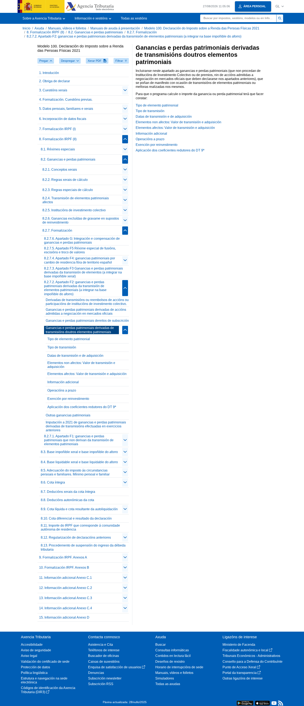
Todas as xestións (134, 18)
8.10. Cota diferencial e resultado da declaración (76, 518)
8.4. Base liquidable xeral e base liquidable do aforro (79, 462)
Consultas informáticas (172, 650)
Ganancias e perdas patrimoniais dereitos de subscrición (87, 320)
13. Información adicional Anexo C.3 (65, 598)
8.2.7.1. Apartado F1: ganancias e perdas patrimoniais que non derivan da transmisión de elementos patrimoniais (79, 440)
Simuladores (164, 678)
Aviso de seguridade (36, 650)
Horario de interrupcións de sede (179, 667)
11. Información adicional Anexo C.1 (65, 577)
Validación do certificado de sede (45, 661)
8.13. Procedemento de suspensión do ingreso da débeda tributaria (83, 547)
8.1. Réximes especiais (58, 149)
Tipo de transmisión (61, 347)
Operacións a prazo (61, 390)
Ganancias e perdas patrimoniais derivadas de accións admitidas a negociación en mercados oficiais (86, 311)
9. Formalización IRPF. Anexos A (63, 557)
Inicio (26, 28)
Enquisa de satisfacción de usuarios (114, 667)
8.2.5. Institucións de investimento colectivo (74, 210)
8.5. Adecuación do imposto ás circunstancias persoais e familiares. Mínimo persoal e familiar (75, 472)
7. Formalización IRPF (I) (57, 129)
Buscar (160, 644)
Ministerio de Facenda (239, 644)
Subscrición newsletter (104, 678)
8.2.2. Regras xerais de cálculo (65, 179)
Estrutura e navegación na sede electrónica (44, 680)
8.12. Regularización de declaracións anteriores (76, 537)
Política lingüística (34, 673)
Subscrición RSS (100, 684)
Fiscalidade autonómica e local (245, 650)
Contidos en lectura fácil (173, 656)
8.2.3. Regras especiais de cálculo (67, 190)
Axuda (39, 28)
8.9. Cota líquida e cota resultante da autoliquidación (79, 509)
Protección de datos (35, 667)
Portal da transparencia (240, 673)
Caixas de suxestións (104, 661)
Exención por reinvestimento (68, 398)
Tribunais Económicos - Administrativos (251, 656)
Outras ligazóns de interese (243, 678)
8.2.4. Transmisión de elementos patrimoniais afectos (75, 200)
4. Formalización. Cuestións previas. (65, 99)
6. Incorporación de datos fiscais (62, 119)
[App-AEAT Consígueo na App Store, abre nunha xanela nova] (262, 703)
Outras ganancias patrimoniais (68, 415)
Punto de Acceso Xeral (239, 667)
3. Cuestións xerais (53, 90)
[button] (279, 6)
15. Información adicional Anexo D (64, 617)
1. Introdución (49, 73)
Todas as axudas (167, 684)
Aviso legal (29, 656)
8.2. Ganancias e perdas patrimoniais (95, 32)
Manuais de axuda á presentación (115, 28)
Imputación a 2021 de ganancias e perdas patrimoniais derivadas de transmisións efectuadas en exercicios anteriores (86, 426)
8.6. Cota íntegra (53, 482)
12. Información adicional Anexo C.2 (65, 588)
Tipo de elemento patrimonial (68, 339)
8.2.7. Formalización (142, 32)
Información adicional (63, 382)
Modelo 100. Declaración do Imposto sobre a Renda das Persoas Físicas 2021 (201, 28)
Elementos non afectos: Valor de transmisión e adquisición (81, 365)
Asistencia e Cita (100, 644)
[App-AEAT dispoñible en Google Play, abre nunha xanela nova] (245, 703)
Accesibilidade (32, 644)
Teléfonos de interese (104, 650)
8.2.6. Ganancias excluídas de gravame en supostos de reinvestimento (80, 220)
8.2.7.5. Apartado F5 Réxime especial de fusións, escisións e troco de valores (80, 250)
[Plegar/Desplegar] (125, 90)
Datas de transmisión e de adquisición (75, 355)
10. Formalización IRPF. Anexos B (64, 567)
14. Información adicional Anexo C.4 (65, 608)
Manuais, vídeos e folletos (67, 28)
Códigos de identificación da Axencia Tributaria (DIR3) (48, 690)
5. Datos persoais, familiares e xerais (66, 108)
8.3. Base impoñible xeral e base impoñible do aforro (79, 452)
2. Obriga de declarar (54, 81)
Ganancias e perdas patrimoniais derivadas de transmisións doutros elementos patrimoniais (80, 330)
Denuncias (96, 673)
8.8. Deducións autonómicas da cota (67, 500)
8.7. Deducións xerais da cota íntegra (68, 491)
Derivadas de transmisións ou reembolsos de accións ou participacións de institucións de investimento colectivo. (87, 302)
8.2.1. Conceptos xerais (59, 169)
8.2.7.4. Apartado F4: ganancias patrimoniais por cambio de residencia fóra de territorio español (79, 260)
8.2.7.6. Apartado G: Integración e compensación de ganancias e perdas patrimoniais (82, 240)
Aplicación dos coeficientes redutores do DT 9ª (81, 407)
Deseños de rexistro (170, 661)
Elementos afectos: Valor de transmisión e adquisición (87, 374)
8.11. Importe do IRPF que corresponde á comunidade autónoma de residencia (80, 527)
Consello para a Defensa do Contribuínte (252, 661)
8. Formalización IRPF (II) (45, 32)
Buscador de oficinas (103, 656)
